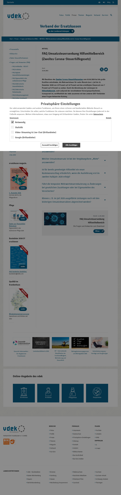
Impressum (14, 118)
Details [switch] (108, 118)
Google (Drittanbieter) (25, 137)
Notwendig (20, 122)
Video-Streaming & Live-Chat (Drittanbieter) (35, 132)
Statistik (19, 127)
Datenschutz (98, 114)
